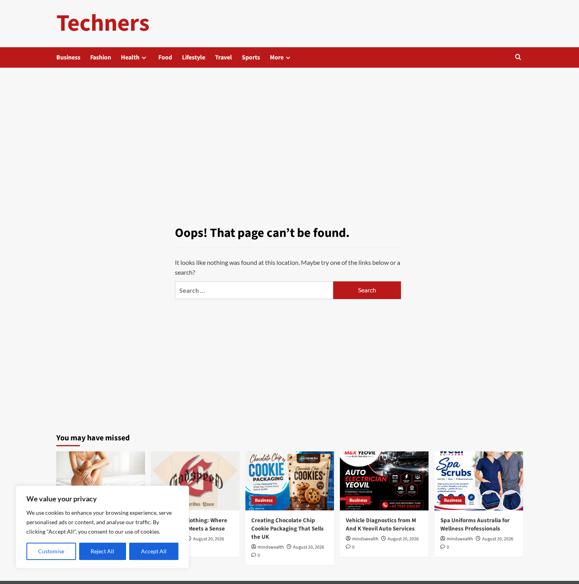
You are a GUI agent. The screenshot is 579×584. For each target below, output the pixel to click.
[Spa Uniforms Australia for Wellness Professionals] (478, 480)
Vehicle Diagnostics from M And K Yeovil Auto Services (381, 524)
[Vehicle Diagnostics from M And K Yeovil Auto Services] (384, 480)
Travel (223, 57)
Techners (103, 23)
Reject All (102, 551)
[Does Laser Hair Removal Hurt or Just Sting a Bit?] (100, 480)
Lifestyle (193, 57)
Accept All (154, 551)
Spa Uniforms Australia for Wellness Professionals (475, 524)
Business (68, 57)
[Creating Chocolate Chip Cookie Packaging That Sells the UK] (289, 480)
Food (165, 57)
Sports (251, 57)
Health (130, 57)
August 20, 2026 (208, 539)
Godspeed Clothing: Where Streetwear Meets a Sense (192, 524)
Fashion (100, 57)
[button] (518, 58)
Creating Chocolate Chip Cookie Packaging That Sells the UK (287, 528)
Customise (51, 551)
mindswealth (271, 547)
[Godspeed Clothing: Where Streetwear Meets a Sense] (195, 480)
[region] (102, 527)
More (277, 57)
